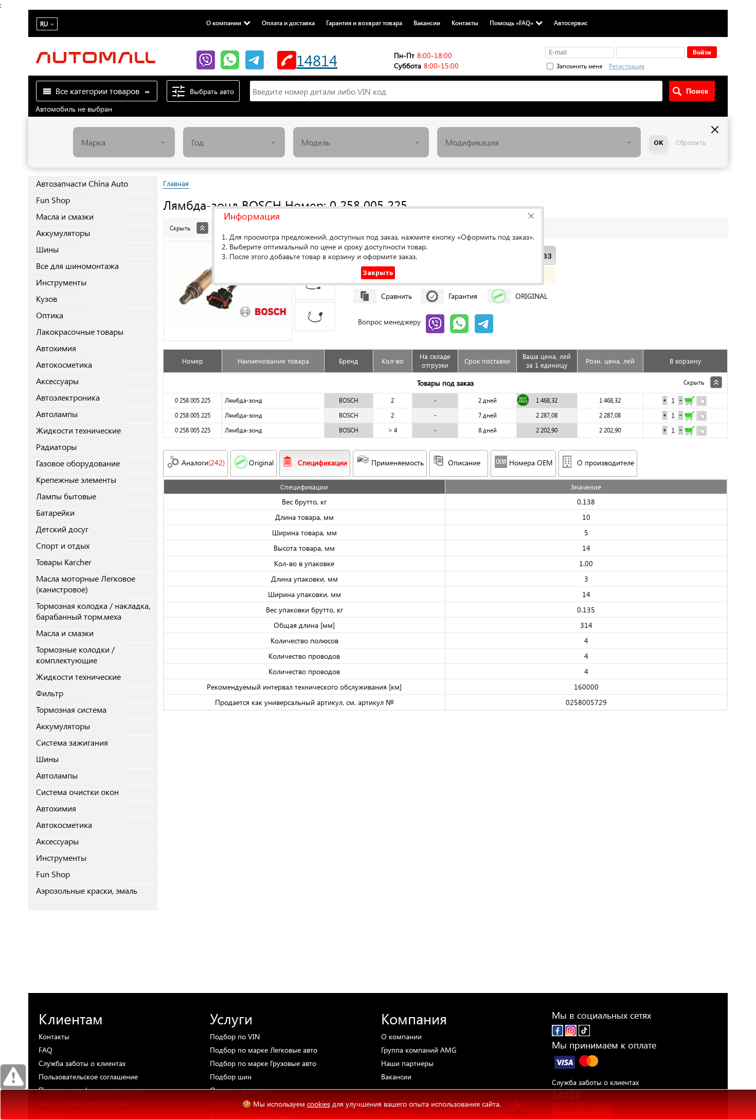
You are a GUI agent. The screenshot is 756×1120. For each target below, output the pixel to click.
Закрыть (378, 273)
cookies (318, 1104)
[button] (531, 216)
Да (516, 1104)
